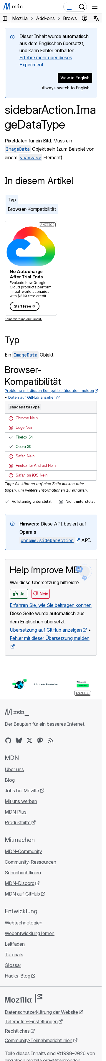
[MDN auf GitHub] (8, 740)
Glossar (13, 965)
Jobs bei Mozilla (22, 791)
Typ (12, 200)
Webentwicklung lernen (29, 933)
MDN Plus (15, 812)
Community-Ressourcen (30, 862)
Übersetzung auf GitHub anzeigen (46, 630)
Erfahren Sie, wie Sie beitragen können (51, 605)
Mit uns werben (21, 801)
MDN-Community (23, 851)
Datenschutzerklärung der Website (41, 1012)
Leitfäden (15, 944)
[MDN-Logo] (17, 712)
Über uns (14, 769)
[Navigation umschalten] (95, 7)
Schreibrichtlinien (23, 873)
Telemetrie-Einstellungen (31, 1021)
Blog (10, 780)
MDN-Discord (19, 883)
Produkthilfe (18, 822)
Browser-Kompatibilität (32, 209)
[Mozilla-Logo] (23, 998)
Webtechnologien (23, 923)
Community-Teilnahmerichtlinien (38, 1040)
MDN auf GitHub (22, 894)
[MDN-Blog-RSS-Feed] (50, 740)
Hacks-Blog (17, 976)
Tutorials (14, 954)
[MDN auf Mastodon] (40, 740)
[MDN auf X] (29, 740)
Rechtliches (17, 1031)
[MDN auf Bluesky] (18, 740)
